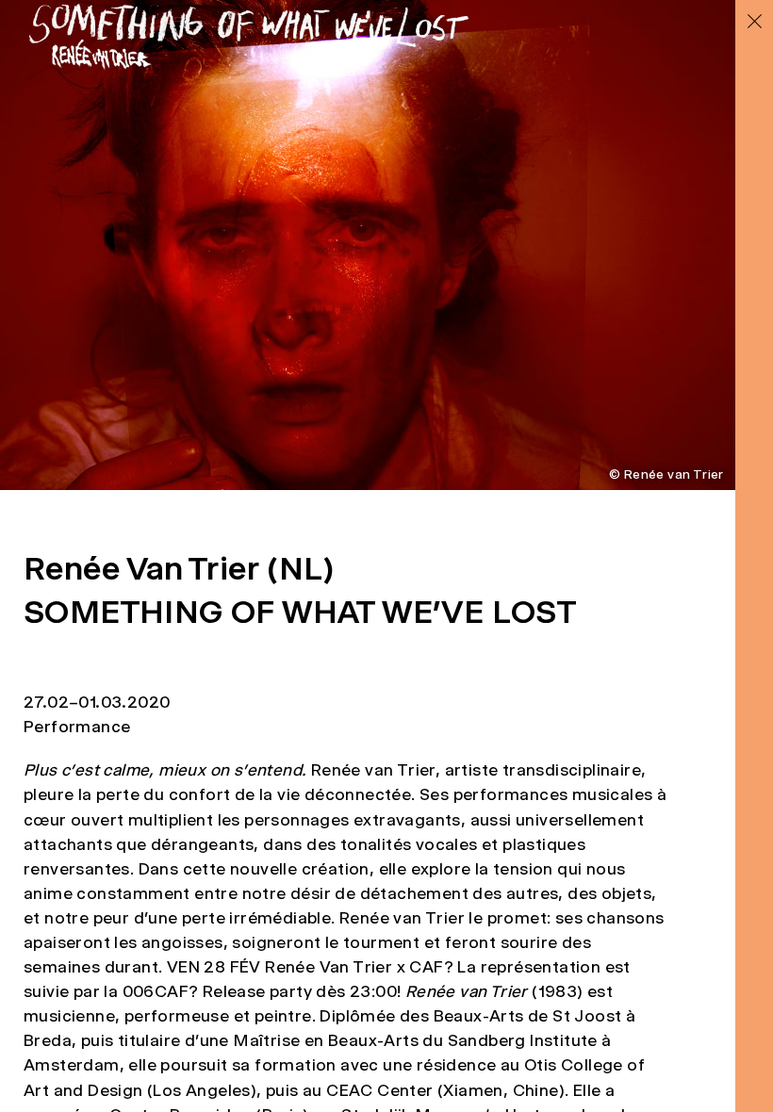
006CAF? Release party (217, 991)
